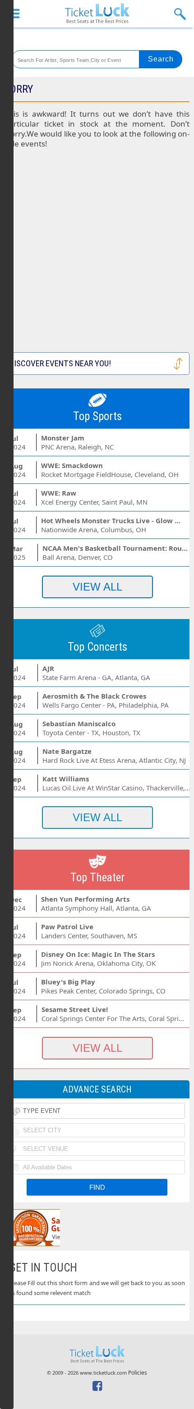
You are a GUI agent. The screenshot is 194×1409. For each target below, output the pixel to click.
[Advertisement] (97, 255)
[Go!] (160, 59)
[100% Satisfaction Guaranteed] (51, 1227)
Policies (137, 1372)
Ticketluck (97, 14)
